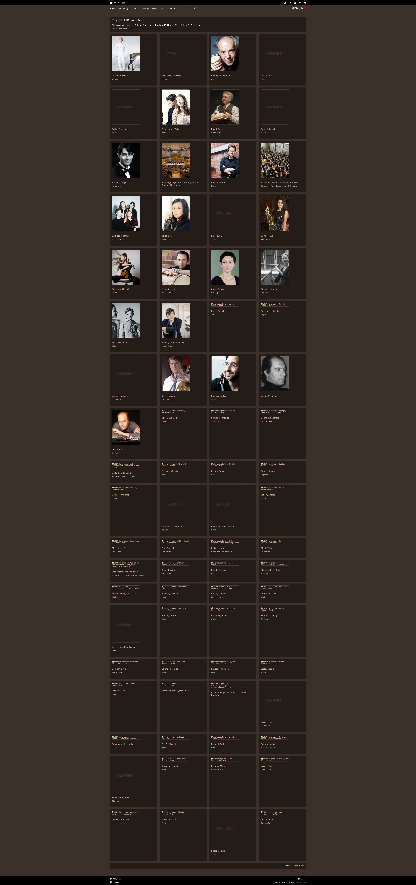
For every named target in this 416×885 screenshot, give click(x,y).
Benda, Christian (269, 396)
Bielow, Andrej (268, 495)
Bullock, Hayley (218, 851)
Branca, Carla (118, 691)
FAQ (171, 8)
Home (113, 8)
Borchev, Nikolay (269, 615)
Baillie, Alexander (120, 129)
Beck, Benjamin (119, 342)
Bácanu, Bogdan (120, 76)
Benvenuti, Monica (220, 418)
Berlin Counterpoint (121, 473)
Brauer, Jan (266, 722)
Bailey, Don (266, 76)
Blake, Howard (218, 548)
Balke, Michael (268, 129)
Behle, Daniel (217, 311)
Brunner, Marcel (219, 766)
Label (134, 8)
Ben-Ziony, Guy (218, 396)
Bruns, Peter (267, 766)
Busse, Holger (267, 819)
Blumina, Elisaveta (170, 593)
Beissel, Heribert (120, 396)
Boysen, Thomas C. (220, 669)
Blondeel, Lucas (218, 570)
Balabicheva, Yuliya (171, 129)
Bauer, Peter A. (169, 289)
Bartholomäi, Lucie (121, 289)
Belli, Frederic (168, 396)
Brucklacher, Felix (120, 797)
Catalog (144, 8)
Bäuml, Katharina (269, 289)
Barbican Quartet (120, 236)
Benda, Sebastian (170, 418)
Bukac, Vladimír (169, 819)
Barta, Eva (167, 236)
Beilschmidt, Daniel (270, 311)
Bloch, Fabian (168, 570)
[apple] (305, 2)
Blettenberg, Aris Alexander (125, 572)
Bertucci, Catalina (120, 495)
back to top (299, 866)
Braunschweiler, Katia (122, 744)
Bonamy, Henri (169, 615)
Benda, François (120, 449)
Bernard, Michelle (170, 471)
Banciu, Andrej (218, 182)
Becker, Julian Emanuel (173, 342)
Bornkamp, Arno (120, 669)
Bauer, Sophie (218, 289)
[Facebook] (290, 2)
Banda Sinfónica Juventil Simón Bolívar (280, 182)
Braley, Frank (267, 669)
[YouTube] (295, 2)
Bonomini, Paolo (219, 615)
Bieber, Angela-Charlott (222, 526)
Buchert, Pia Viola (120, 819)
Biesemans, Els (119, 548)
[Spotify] (300, 2)
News (155, 8)
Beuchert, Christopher (172, 526)
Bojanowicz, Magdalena (123, 647)
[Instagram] (285, 2)
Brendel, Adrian (218, 744)
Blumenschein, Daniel (271, 570)
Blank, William (267, 548)
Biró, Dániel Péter (170, 548)
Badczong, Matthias (171, 76)
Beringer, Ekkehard (270, 418)
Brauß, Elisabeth (169, 744)
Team (163, 8)
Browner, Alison (268, 744)
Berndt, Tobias (218, 471)
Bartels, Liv (216, 236)
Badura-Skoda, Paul (220, 76)
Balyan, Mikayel (119, 182)
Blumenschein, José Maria (124, 593)
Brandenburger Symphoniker (176, 691)
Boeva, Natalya (218, 593)
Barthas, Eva (267, 236)
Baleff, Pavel (217, 129)
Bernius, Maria (268, 471)
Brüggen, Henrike (170, 766)
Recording (123, 8)
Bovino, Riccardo (170, 669)
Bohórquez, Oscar (269, 593)
